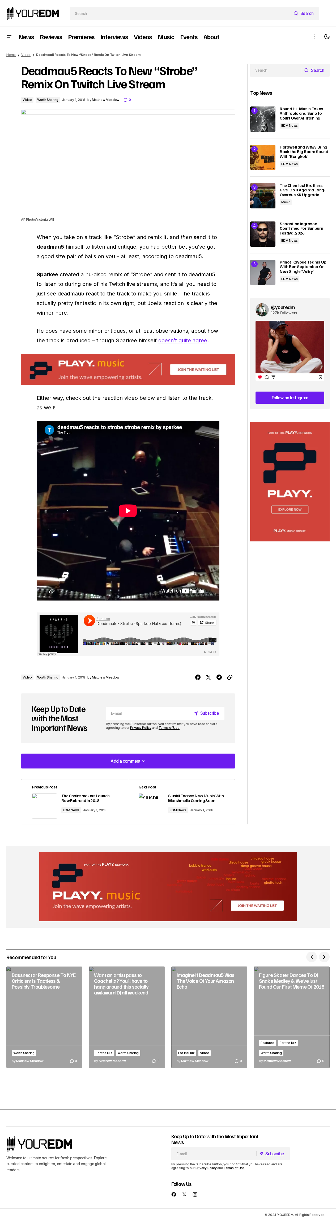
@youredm (283, 306)
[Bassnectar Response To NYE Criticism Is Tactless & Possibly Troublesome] (44, 1017)
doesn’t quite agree (182, 340)
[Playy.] (168, 886)
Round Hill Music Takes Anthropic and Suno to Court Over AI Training (301, 113)
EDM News (71, 810)
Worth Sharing (47, 100)
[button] (9, 36)
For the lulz (104, 1053)
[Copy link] (229, 677)
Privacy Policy (140, 728)
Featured (267, 1043)
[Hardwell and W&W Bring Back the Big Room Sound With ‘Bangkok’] (262, 157)
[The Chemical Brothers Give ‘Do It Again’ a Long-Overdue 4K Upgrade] (262, 195)
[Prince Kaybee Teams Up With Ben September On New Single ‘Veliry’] (262, 272)
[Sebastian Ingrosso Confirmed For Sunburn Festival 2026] (262, 234)
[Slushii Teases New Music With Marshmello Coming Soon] (181, 801)
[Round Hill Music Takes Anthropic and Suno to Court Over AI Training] (262, 119)
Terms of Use (169, 728)
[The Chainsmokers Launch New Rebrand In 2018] (74, 801)
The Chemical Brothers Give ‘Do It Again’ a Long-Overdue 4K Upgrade (302, 190)
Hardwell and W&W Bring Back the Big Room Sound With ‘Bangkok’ (304, 152)
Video (26, 55)
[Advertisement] (290, 481)
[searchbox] (180, 13)
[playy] (128, 369)
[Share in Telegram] (219, 677)
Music (285, 202)
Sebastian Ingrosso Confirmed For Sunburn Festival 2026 (301, 228)
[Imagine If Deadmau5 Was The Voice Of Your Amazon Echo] (209, 1017)
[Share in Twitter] (208, 677)
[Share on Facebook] (198, 677)
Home (11, 55)
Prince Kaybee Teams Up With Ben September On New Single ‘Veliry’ (303, 267)
